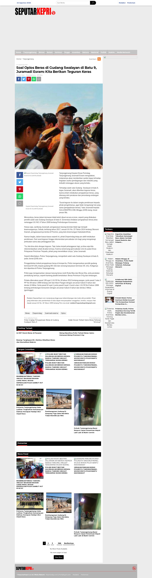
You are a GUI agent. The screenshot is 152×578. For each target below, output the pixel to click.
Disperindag (37, 313)
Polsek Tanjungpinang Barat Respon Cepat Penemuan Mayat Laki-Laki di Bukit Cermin (87, 430)
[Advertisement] (76, 33)
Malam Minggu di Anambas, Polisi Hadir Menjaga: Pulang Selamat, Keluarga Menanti (124, 263)
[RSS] (99, 59)
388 (59, 543)
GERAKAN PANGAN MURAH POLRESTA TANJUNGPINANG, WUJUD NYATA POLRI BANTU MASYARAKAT (85, 470)
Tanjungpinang (30, 75)
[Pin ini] (28, 79)
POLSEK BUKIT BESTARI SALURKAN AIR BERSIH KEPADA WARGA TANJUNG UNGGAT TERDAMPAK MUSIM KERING (57, 470)
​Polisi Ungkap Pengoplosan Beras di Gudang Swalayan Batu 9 (41, 320)
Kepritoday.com (52, 575)
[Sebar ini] (18, 79)
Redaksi (76, 575)
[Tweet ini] (23, 79)
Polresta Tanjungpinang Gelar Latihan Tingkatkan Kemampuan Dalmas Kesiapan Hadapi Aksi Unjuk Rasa (29, 514)
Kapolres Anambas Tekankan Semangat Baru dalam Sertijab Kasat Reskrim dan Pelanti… (123, 238)
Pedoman (84, 575)
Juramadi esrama (51, 313)
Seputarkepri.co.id (25, 575)
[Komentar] (39, 79)
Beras (27, 313)
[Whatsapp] (33, 79)
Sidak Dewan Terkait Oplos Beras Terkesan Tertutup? (84, 320)
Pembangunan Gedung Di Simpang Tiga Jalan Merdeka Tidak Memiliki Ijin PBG (57, 413)
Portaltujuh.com (65, 575)
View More (58, 557)
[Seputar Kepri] (35, 11)
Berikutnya (69, 543)
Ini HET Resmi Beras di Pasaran (29, 333)
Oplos (63, 313)
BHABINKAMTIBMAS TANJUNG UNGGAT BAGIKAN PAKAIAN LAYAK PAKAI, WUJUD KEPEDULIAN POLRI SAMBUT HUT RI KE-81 (29, 380)
